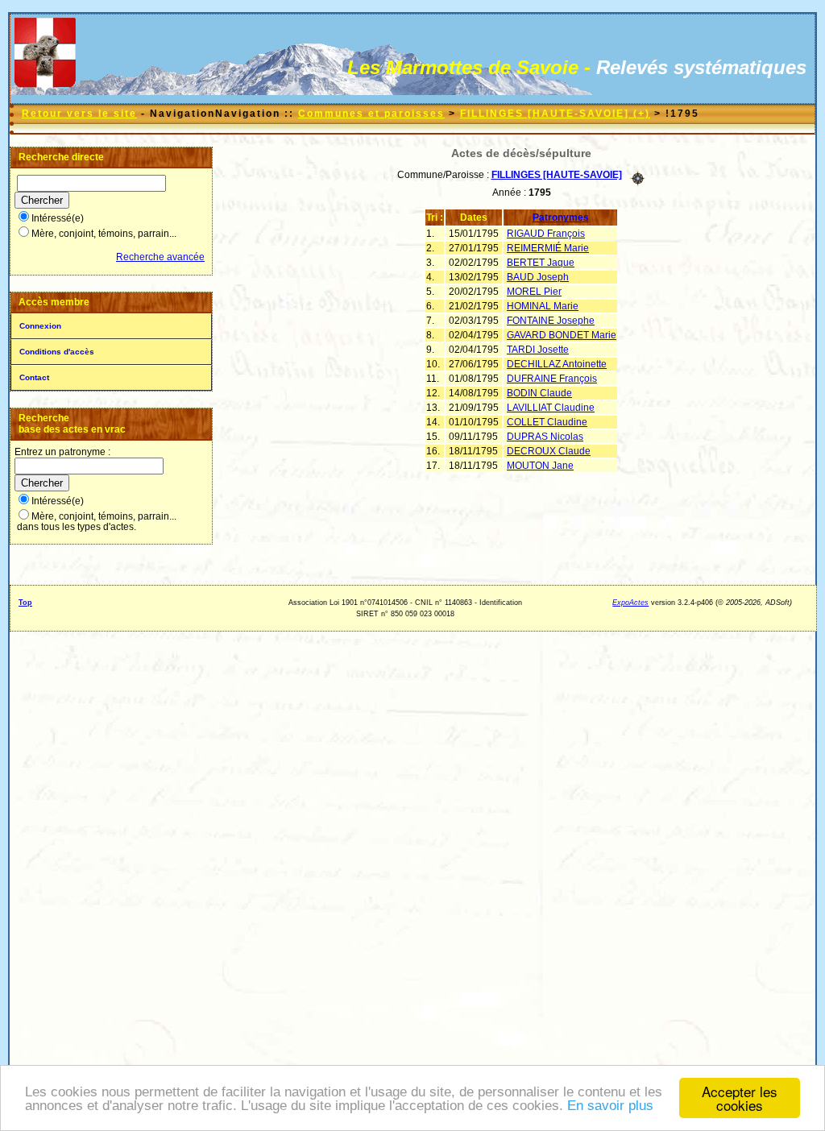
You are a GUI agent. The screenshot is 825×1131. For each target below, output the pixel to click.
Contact (34, 377)
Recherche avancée (160, 257)
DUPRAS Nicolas (545, 436)
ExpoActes (630, 603)
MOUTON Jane (540, 465)
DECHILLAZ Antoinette (557, 364)
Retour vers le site (79, 113)
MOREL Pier (534, 291)
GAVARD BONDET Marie (561, 335)
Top (25, 603)
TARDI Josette (538, 349)
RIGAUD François (546, 233)
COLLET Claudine (547, 422)
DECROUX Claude (549, 451)
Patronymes (561, 217)
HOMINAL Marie (542, 306)
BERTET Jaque (540, 262)
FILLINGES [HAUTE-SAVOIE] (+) (555, 113)
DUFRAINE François (552, 378)
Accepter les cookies (739, 1098)
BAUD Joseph (538, 277)
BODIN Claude (539, 393)
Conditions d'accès (56, 351)
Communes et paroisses (371, 113)
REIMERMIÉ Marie (548, 248)
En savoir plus (610, 1105)
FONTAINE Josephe (551, 320)
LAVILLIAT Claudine (551, 407)
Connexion (40, 325)
